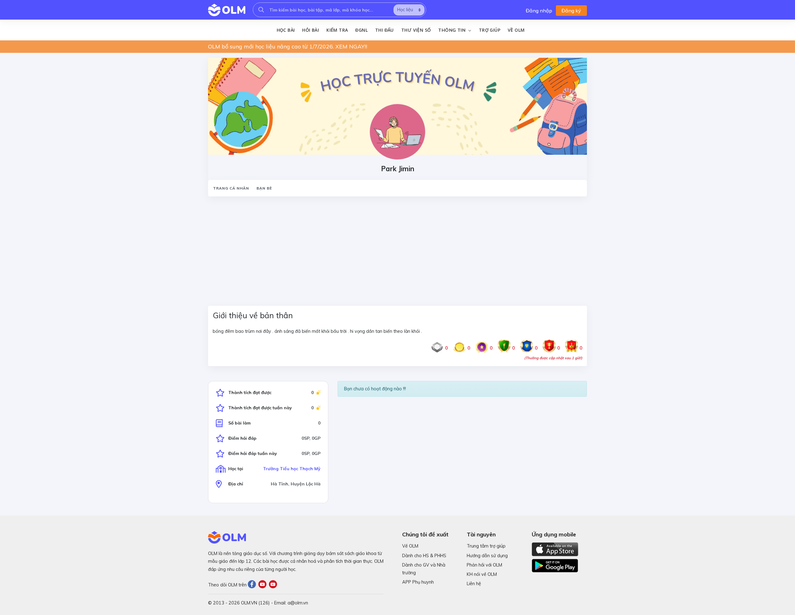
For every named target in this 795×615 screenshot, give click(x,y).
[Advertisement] (394, 247)
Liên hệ (474, 583)
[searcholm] (261, 10)
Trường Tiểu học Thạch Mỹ (291, 468)
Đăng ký (571, 10)
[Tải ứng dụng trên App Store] (555, 549)
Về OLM (516, 30)
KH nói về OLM (482, 574)
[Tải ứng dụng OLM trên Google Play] (555, 564)
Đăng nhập (539, 10)
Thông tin (452, 30)
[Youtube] (263, 585)
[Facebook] (253, 585)
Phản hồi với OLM (484, 565)
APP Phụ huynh (418, 582)
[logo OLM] (226, 10)
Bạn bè (264, 188)
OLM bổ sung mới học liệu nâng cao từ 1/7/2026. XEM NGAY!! (287, 46)
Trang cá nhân (231, 188)
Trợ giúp (489, 30)
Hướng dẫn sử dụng (487, 555)
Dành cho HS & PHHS (424, 555)
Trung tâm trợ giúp (486, 546)
